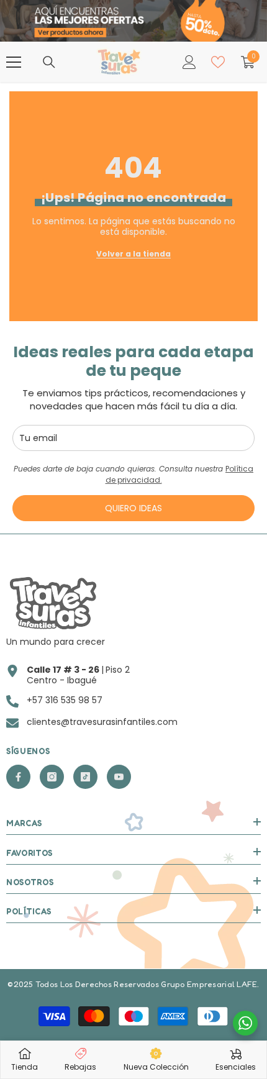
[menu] (13, 62)
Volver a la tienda (133, 253)
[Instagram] (52, 777)
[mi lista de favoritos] (218, 62)
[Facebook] (18, 777)
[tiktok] (85, 777)
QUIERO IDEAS (133, 508)
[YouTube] (119, 777)
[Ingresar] (189, 62)
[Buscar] (49, 62)
